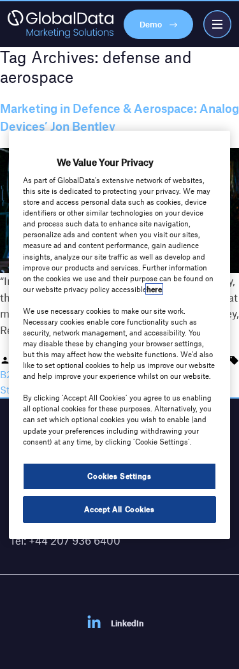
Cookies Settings (119, 475)
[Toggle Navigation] (217, 24)
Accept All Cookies (119, 508)
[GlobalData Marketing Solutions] (60, 24)
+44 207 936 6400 (74, 540)
